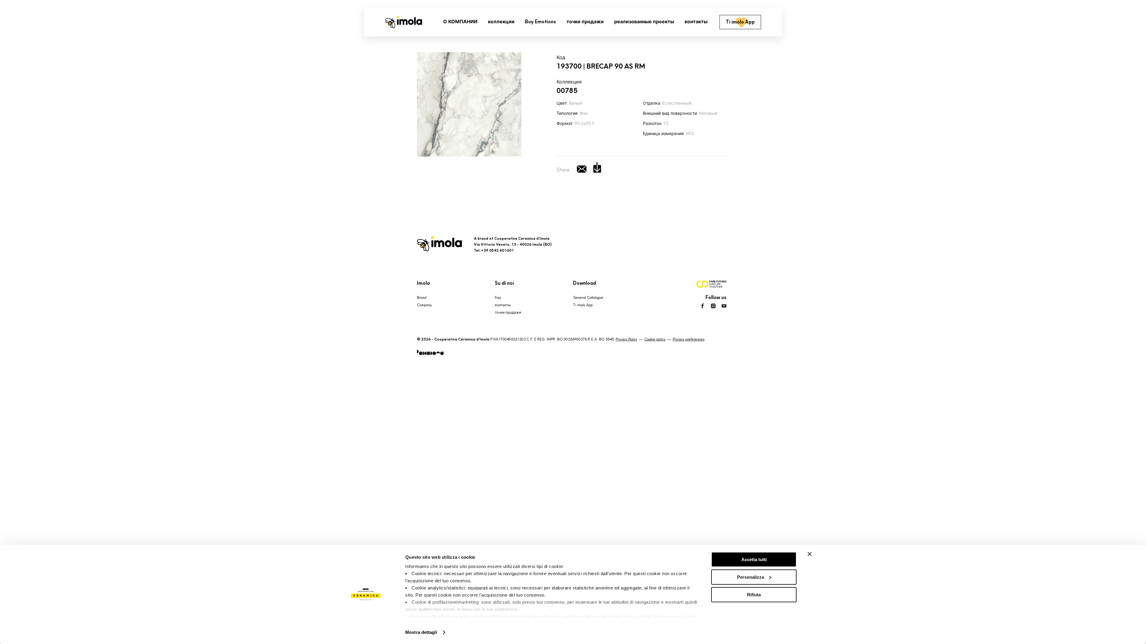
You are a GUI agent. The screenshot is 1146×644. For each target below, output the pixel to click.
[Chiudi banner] (810, 554)
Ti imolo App (583, 305)
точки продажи (508, 312)
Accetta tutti (754, 559)
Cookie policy (655, 339)
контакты (503, 305)
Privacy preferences (689, 339)
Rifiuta (754, 594)
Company (424, 305)
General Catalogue (588, 297)
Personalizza (750, 577)
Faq (498, 297)
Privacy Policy (626, 339)
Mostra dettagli (421, 632)
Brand (421, 297)
